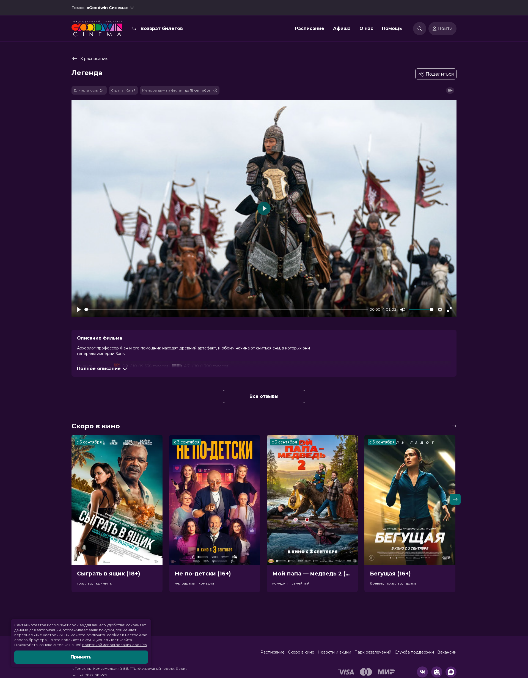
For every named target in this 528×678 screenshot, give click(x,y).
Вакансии (447, 652)
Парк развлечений (372, 652)
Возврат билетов (162, 28)
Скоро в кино (301, 652)
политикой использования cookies (114, 645)
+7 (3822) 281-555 (93, 675)
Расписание (309, 28)
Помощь (392, 28)
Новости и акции (334, 652)
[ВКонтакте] (422, 671)
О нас (366, 28)
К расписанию (94, 58)
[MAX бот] (451, 671)
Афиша (342, 28)
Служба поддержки (414, 652)
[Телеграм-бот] (436, 671)
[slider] (226, 309)
